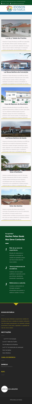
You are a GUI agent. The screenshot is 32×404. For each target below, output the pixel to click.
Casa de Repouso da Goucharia (10, 344)
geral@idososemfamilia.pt (18, 3)
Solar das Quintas (6, 350)
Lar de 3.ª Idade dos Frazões (9, 341)
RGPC (3, 371)
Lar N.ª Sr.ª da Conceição (10, 339)
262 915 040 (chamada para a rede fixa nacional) (14, 1)
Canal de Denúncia (8, 357)
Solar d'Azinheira (6, 353)
